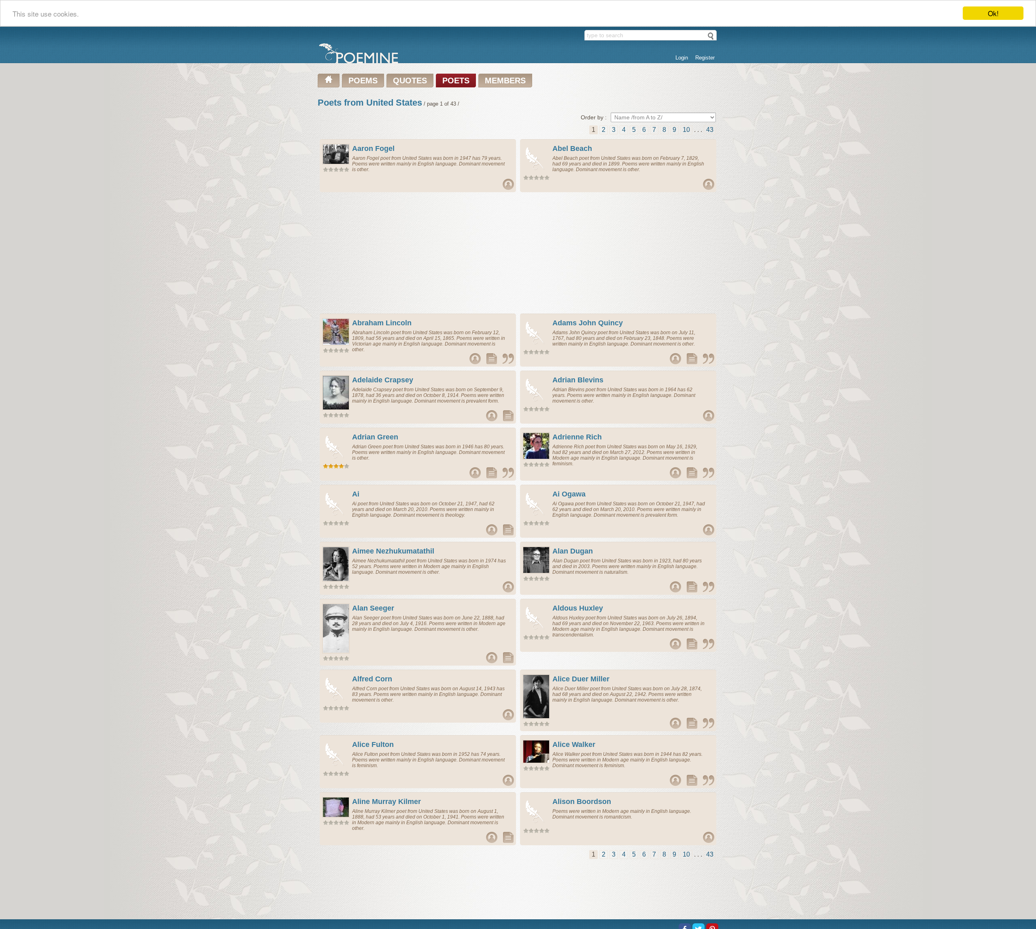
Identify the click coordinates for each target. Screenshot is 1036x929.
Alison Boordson (581, 801)
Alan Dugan (572, 551)
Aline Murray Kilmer (386, 801)
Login (681, 58)
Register (705, 58)
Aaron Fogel (373, 148)
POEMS (363, 80)
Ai (355, 494)
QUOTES (410, 80)
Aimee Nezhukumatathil (393, 551)
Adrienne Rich (577, 437)
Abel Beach (572, 148)
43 (709, 129)
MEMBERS (505, 80)
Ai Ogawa (569, 494)
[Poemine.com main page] (328, 80)
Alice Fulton (373, 744)
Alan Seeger (373, 608)
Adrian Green (375, 437)
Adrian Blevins (577, 380)
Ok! (993, 13)
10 (686, 129)
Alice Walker (573, 744)
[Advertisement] (418, 253)
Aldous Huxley (577, 608)
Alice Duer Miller (580, 679)
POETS (455, 80)
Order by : (594, 117)
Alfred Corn (372, 679)
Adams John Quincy (587, 323)
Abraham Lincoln (382, 323)
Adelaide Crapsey (382, 380)
